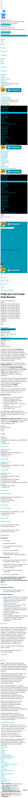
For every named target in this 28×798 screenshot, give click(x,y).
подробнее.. (5, 796)
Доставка (3, 77)
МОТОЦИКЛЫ (4, 128)
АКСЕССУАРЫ (4, 133)
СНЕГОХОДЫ (4, 130)
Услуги (2, 759)
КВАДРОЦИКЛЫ (5, 127)
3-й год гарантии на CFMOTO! (9, 764)
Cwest (7, 335)
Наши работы (4, 766)
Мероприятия (4, 82)
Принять (25, 790)
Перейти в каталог (6, 24)
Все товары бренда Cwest (8, 722)
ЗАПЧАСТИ (4, 135)
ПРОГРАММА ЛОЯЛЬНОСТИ (8, 144)
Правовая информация (7, 756)
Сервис (3, 761)
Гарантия (3, 781)
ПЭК (9, 603)
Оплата (3, 76)
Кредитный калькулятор (7, 770)
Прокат (3, 772)
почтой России (11, 598)
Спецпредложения (6, 755)
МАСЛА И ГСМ (4, 136)
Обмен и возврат (5, 79)
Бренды (3, 752)
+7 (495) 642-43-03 (5, 251)
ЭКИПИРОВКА (4, 131)
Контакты (3, 80)
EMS (19, 598)
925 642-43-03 (4, 446)
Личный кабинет (5, 254)
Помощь (3, 775)
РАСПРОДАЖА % (5, 138)
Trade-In (3, 767)
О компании (4, 747)
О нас (2, 748)
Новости (3, 753)
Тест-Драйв (4, 769)
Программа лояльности (7, 774)
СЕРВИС (3, 139)
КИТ (12, 603)
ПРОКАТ (3, 141)
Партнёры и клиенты (6, 758)
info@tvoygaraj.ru (5, 85)
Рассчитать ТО (5, 763)
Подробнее (4, 584)
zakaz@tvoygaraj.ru (6, 449)
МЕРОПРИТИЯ (4, 142)
